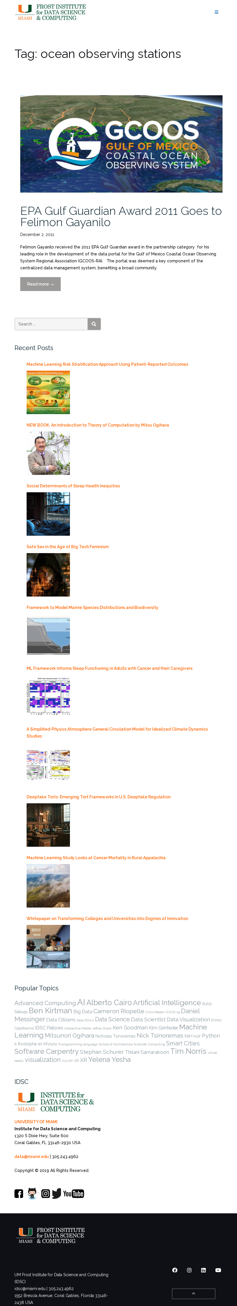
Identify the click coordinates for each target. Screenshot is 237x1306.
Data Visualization (188, 1019)
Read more (44, 286)
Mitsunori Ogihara (69, 1035)
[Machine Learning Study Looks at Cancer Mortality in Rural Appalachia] (48, 886)
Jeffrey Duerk (102, 1028)
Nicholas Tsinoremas (115, 1036)
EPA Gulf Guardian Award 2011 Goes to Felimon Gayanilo (121, 216)
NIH (188, 1036)
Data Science (112, 1019)
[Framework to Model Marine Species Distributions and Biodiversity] (48, 635)
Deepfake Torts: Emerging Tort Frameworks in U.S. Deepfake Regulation (99, 797)
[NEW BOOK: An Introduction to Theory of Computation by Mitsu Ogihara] (48, 453)
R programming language (77, 1044)
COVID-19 (172, 1012)
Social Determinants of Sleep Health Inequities (73, 486)
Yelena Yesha (109, 1059)
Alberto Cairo (109, 1002)
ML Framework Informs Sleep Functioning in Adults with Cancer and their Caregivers (109, 668)
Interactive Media (77, 1028)
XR (83, 1060)
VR (76, 1060)
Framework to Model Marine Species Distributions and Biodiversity (92, 607)
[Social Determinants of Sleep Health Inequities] (48, 514)
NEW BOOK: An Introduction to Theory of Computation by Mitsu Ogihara (98, 425)
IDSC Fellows (49, 1028)
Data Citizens (60, 1020)
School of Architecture (116, 1044)
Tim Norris (188, 1051)
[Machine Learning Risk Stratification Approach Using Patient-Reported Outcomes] (48, 392)
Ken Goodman (130, 1028)
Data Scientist (148, 1019)
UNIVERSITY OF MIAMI (36, 1122)
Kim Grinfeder (163, 1028)
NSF (197, 1036)
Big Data (82, 1011)
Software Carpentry (46, 1051)
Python (211, 1035)
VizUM (67, 1061)
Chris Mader (154, 1012)
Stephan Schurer (102, 1052)
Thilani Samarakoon (147, 1052)
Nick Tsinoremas (160, 1035)
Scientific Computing (149, 1044)
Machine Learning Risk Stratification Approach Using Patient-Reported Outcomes (107, 364)
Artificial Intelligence (167, 1002)
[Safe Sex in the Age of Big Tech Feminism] (48, 575)
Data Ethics (85, 1020)
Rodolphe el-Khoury (37, 1044)
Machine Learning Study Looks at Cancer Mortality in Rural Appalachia (96, 857)
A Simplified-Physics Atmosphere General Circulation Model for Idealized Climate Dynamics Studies (117, 732)
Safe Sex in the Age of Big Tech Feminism (68, 546)
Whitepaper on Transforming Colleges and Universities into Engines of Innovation (107, 918)
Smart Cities (183, 1043)
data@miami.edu (31, 1156)
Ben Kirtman (50, 1010)
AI (81, 1002)
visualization (43, 1059)
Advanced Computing (45, 1003)
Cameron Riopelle (118, 1011)
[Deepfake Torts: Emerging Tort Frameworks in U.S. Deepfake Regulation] (48, 825)
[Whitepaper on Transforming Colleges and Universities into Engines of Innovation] (48, 946)
